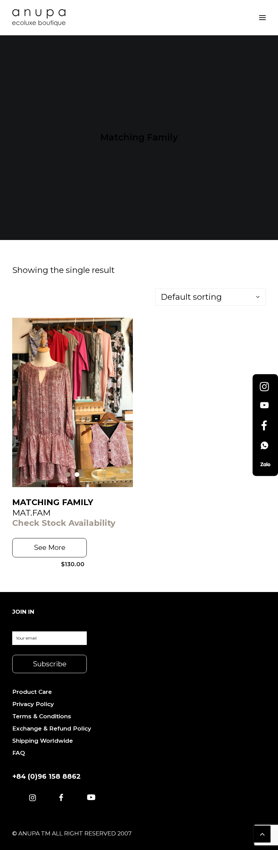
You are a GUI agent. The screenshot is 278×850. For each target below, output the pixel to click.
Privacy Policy (33, 704)
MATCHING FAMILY (52, 502)
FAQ (18, 753)
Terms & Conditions (41, 716)
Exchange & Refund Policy (51, 728)
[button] (32, 798)
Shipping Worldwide (42, 740)
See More (49, 547)
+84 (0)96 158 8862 (46, 776)
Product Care (32, 691)
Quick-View (125, 325)
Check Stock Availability (63, 523)
